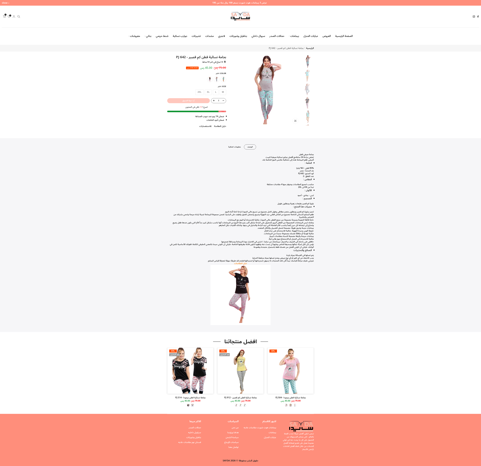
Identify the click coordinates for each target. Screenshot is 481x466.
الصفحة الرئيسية (344, 36)
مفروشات (135, 36)
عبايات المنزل (310, 36)
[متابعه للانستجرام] (474, 16)
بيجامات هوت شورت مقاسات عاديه (260, 427)
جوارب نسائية (180, 36)
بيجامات (294, 36)
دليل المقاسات (220, 126)
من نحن (235, 427)
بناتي (148, 36)
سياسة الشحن (232, 437)
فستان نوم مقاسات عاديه (189, 442)
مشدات (209, 36)
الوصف (250, 147)
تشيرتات (196, 36)
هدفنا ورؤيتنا (233, 432)
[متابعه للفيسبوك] (478, 16)
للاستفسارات (205, 126)
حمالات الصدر (276, 36)
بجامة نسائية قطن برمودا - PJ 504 (290, 397)
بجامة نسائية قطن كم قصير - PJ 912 (240, 397)
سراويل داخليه (194, 432)
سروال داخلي (258, 36)
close (475, 3)
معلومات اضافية (234, 147)
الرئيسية (310, 48)
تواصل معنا (233, 447)
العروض (326, 36)
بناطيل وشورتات (238, 36)
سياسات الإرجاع (231, 442)
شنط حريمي (162, 36)
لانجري (221, 36)
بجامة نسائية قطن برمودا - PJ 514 (190, 397)
